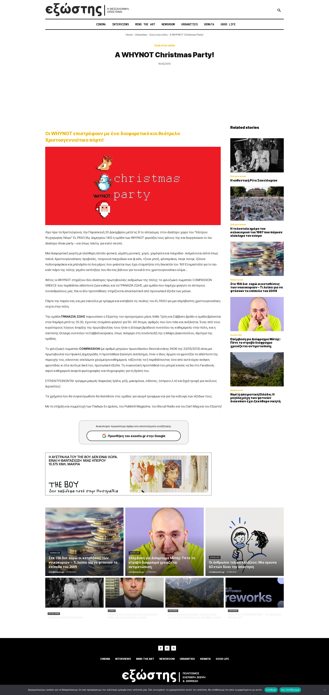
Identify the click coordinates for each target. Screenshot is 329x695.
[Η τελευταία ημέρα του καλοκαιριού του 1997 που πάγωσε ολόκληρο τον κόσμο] (257, 203)
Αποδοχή (271, 689)
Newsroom (236, 280)
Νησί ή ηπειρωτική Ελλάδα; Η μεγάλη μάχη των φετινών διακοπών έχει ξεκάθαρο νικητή (255, 398)
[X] (173, 648)
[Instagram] (167, 648)
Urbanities (141, 34)
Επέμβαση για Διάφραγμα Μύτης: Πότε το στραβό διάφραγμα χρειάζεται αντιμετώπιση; (255, 342)
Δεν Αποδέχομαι (290, 689)
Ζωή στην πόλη (158, 34)
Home (129, 34)
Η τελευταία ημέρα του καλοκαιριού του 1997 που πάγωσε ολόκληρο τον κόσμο (256, 232)
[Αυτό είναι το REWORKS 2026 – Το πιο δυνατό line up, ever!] (255, 593)
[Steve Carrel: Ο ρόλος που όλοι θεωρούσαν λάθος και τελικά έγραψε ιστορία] (134, 593)
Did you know (238, 176)
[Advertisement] (164, 100)
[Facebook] (160, 648)
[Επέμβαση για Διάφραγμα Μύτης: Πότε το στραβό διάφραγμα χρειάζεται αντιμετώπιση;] (257, 314)
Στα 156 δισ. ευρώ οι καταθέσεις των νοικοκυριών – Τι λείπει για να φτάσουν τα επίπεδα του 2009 (256, 287)
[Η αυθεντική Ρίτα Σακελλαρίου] (257, 155)
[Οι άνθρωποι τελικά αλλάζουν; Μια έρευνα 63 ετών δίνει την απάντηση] (244, 542)
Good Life (236, 335)
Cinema (112, 611)
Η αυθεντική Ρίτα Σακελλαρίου (253, 180)
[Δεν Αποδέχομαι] (324, 690)
